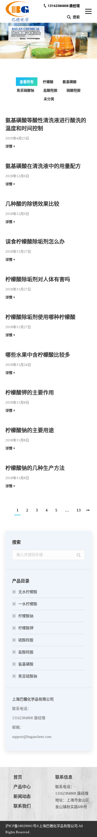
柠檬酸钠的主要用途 (29, 430)
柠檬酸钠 (25, 616)
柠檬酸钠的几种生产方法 (35, 468)
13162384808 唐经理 (64, 6)
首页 (17, 777)
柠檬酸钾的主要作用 (29, 392)
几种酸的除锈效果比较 (32, 204)
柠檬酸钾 (25, 628)
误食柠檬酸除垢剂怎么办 (35, 241)
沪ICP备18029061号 (20, 826)
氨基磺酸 (70, 82)
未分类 (49, 99)
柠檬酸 (48, 82)
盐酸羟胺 (50, 90)
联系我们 (22, 806)
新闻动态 (22, 796)
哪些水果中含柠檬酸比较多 (37, 355)
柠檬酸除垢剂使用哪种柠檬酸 (40, 317)
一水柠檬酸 (27, 604)
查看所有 (27, 82)
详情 (8, 146)
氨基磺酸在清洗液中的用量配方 (43, 166)
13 (79, 510)
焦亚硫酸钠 (25, 90)
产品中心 (22, 786)
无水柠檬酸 (27, 592)
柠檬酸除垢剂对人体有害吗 (37, 279)
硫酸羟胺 (74, 90)
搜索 (76, 17)
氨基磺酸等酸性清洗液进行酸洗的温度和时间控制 (45, 124)
